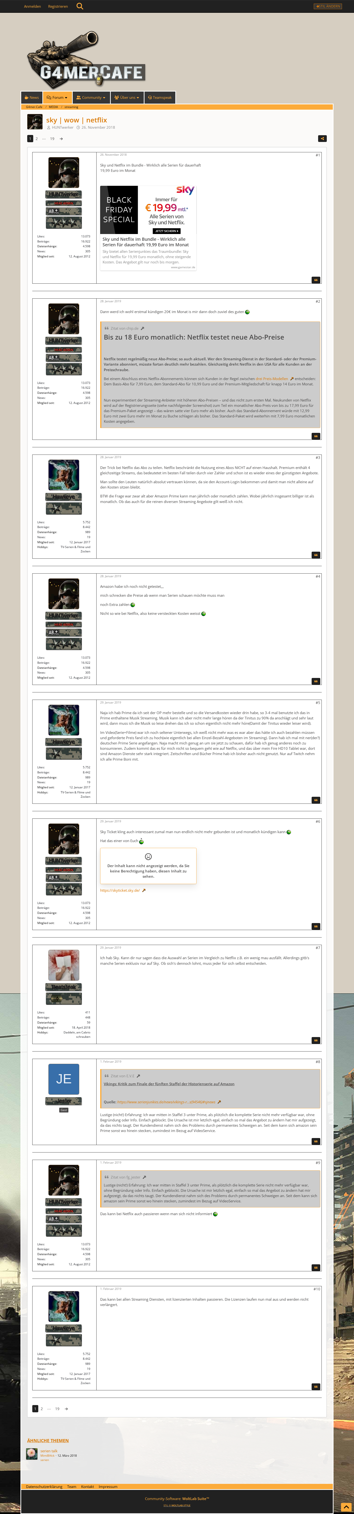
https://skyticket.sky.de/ (120, 890)
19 (52, 138)
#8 (318, 1061)
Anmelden (32, 6)
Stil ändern (329, 6)
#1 (318, 155)
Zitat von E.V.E (122, 1075)
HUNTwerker (62, 127)
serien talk (49, 1450)
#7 (318, 947)
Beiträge (43, 241)
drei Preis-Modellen (272, 378)
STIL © (177, 1505)
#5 (318, 702)
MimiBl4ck (47, 1456)
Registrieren (58, 6)
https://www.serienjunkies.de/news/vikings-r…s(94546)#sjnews (166, 1101)
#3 (318, 457)
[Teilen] (322, 138)
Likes (40, 236)
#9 (318, 1162)
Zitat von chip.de (124, 328)
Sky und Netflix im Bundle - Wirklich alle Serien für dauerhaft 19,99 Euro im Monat (146, 242)
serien (44, 1460)
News (41, 251)
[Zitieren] (316, 280)
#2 (318, 301)
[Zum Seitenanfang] (346, 1507)
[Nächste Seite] (61, 138)
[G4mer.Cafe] (177, 21)
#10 (317, 1288)
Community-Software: (177, 1498)
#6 (318, 821)
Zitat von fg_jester (125, 1177)
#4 (318, 576)
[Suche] (80, 6)
